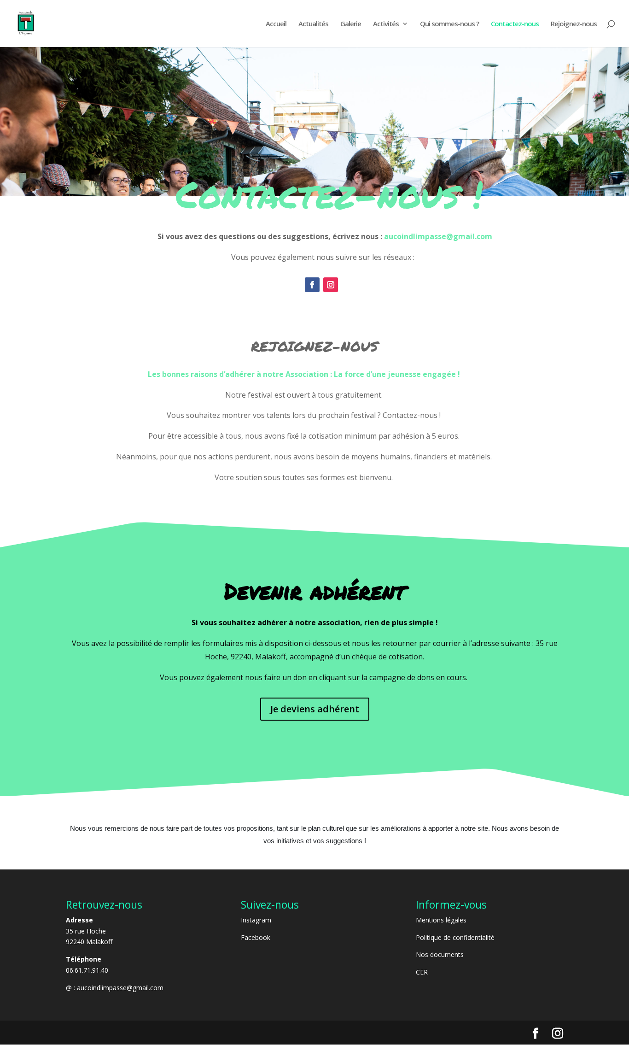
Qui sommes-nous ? (449, 24)
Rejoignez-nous (574, 24)
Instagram (256, 920)
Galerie (350, 24)
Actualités (313, 24)
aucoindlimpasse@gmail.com (120, 987)
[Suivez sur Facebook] (312, 284)
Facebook (255, 937)
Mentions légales (441, 920)
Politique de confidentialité (455, 937)
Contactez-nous (515, 24)
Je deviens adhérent (314, 709)
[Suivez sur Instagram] (330, 284)
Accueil (276, 24)
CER (422, 972)
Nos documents (440, 954)
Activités (386, 24)
